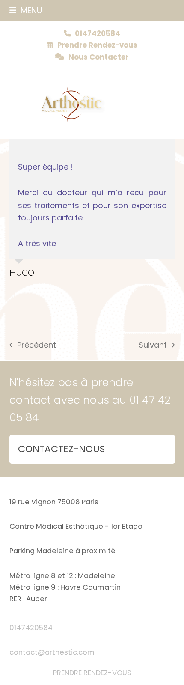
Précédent (32, 345)
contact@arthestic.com (52, 652)
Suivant (153, 345)
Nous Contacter (98, 57)
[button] (25, 10)
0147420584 (31, 628)
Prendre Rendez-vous (97, 45)
